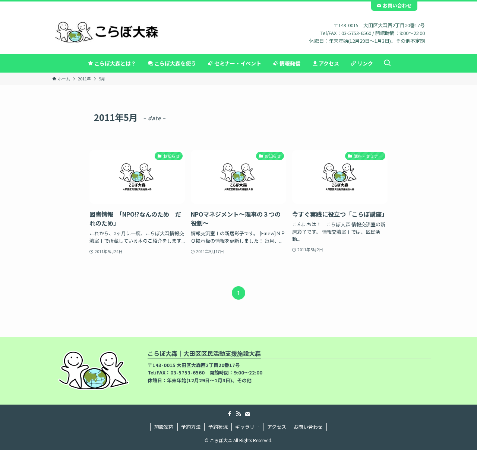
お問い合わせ (397, 5)
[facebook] (229, 414)
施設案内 (164, 426)
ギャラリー (247, 426)
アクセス (276, 426)
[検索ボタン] (387, 63)
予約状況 (218, 426)
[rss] (238, 414)
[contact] (247, 414)
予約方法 (190, 426)
